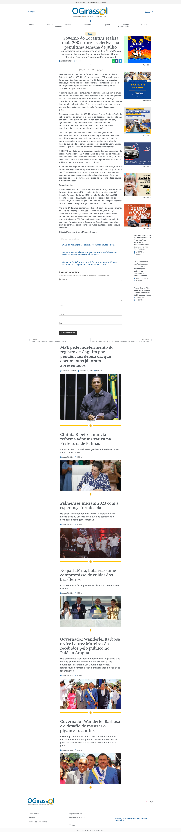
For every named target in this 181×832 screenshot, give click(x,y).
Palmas (68, 25)
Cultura (144, 25)
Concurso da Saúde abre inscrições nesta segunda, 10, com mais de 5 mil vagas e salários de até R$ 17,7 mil (89, 263)
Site (60, 323)
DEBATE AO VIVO (124, 27)
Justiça (126, 25)
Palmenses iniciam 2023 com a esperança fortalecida (89, 505)
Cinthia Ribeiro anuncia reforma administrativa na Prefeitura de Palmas (85, 439)
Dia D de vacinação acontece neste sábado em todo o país (88, 245)
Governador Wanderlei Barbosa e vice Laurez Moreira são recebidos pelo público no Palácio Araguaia (90, 646)
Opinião (107, 25)
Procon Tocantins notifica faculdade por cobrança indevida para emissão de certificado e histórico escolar (141, 269)
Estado (50, 25)
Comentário (63, 279)
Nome (61, 305)
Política (31, 25)
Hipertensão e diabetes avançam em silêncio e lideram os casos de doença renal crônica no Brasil (89, 253)
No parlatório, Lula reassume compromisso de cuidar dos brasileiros (88, 575)
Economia (88, 25)
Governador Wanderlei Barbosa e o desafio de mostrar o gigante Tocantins (90, 726)
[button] (113, 60)
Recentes (59, 27)
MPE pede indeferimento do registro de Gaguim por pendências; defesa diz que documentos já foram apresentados (87, 356)
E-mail (61, 314)
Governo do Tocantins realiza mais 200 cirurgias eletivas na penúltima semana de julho (90, 43)
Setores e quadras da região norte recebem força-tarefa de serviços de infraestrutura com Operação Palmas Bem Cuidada (142, 242)
